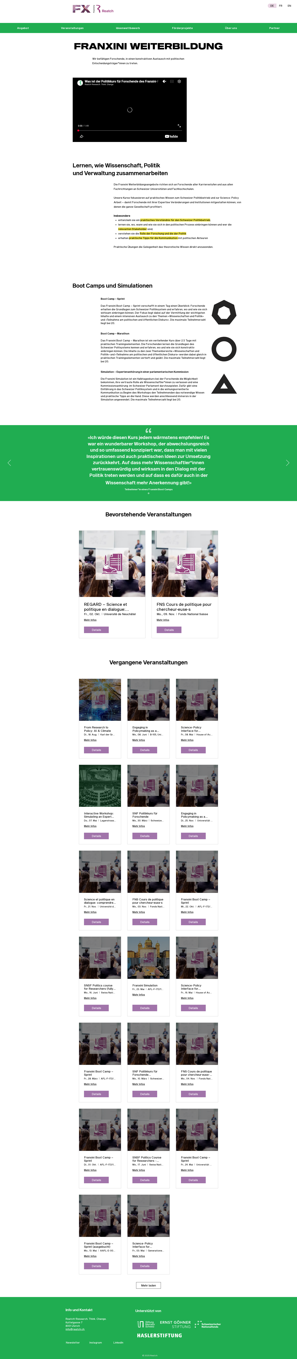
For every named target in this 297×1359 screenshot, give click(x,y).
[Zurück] (9, 463)
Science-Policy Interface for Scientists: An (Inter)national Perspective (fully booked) (193, 987)
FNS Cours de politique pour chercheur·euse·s (184, 606)
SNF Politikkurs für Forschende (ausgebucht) (144, 1073)
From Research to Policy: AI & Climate (97, 729)
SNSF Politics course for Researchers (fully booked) (98, 987)
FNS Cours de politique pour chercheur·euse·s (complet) (196, 1073)
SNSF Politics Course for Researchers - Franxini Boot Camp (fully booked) (146, 1159)
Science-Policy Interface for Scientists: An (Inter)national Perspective (191, 729)
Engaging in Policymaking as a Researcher (144, 729)
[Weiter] (287, 463)
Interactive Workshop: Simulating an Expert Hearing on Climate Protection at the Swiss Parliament (100, 815)
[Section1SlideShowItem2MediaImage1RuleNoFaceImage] (148, 493)
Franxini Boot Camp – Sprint (195, 901)
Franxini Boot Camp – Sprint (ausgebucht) (98, 1245)
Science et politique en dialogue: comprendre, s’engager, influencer (99, 901)
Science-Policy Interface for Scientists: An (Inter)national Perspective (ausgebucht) (142, 1245)
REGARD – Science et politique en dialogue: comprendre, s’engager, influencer (107, 607)
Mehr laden (148, 1285)
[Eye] (93, 9)
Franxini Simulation (144, 985)
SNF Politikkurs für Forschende (144, 815)
